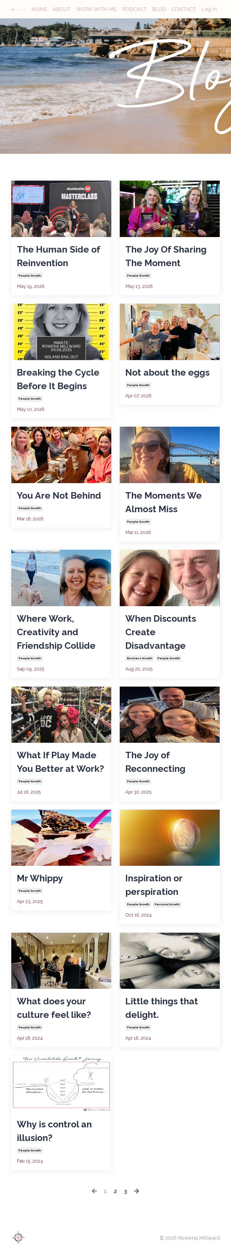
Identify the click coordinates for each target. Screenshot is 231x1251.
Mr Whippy (40, 878)
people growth (30, 275)
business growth (139, 658)
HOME (39, 9)
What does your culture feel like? (54, 1008)
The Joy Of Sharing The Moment (165, 256)
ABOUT (62, 9)
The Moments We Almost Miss (163, 502)
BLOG (159, 9)
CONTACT (184, 9)
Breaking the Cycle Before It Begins (58, 379)
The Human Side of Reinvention (58, 256)
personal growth (167, 904)
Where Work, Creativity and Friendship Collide (56, 632)
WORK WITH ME (96, 9)
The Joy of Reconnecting (155, 762)
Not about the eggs (167, 372)
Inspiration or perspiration (153, 885)
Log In (209, 9)
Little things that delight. (161, 1008)
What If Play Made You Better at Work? (60, 762)
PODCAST (134, 9)
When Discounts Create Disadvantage (160, 632)
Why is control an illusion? (54, 1131)
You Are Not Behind (59, 495)
